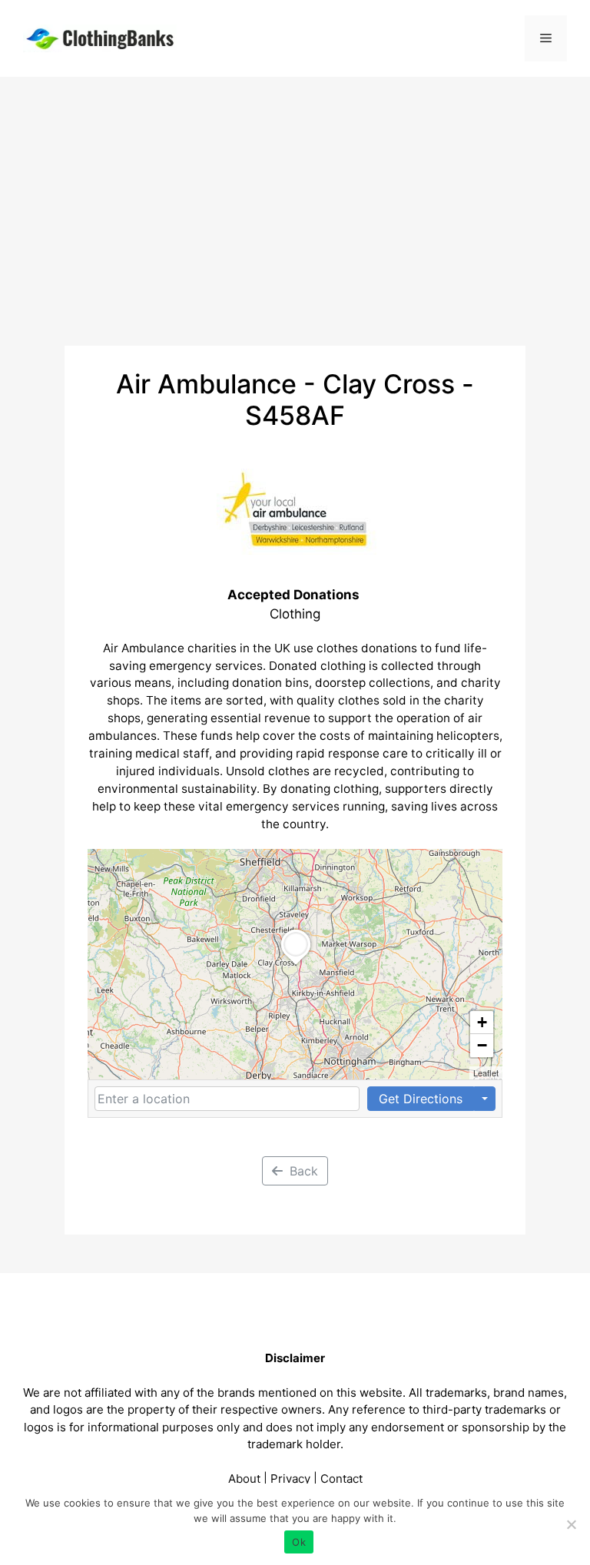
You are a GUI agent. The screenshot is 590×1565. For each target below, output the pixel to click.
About (244, 1478)
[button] (296, 965)
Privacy (290, 1478)
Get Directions (420, 1098)
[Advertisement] (295, 192)
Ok (299, 1542)
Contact (341, 1478)
